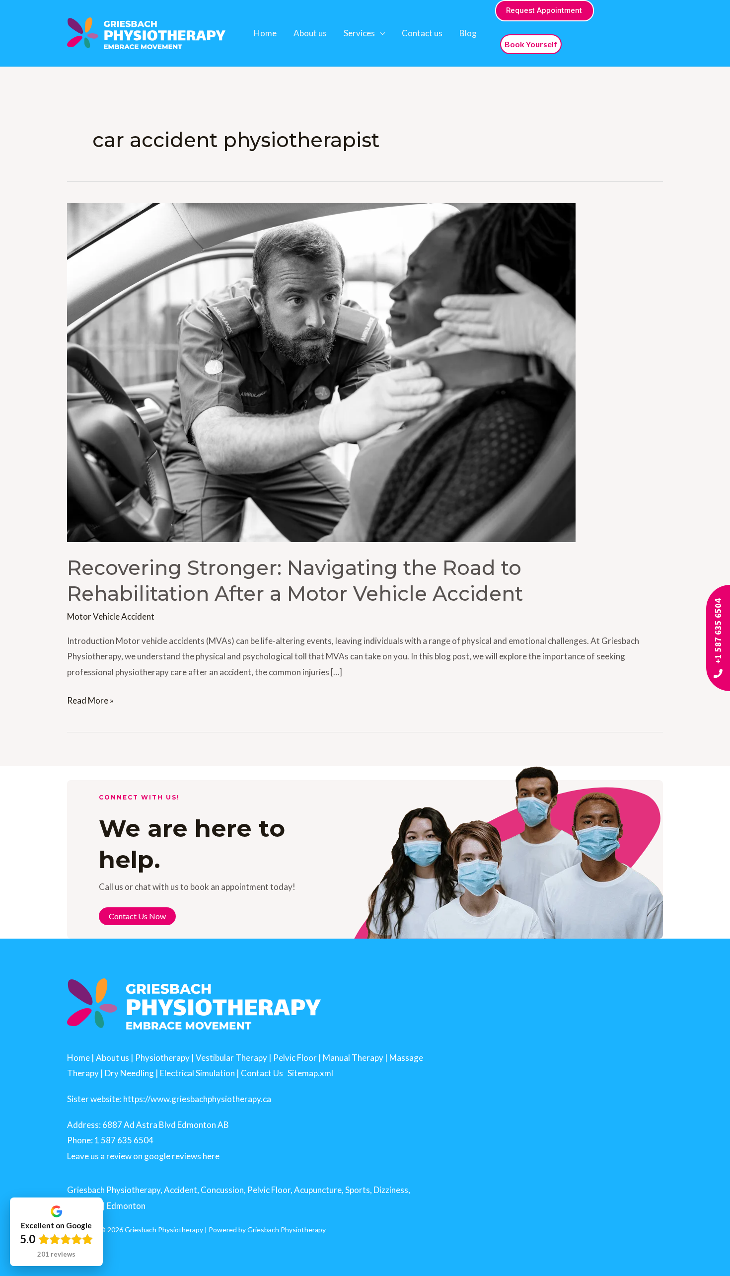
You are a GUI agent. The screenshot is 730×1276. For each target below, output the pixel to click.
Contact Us (262, 1073)
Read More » (90, 699)
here (211, 1156)
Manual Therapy (353, 1057)
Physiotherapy (162, 1057)
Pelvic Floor (295, 1057)
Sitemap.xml (310, 1073)
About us (310, 33)
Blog (468, 33)
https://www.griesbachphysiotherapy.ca (197, 1099)
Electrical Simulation (197, 1073)
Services (359, 33)
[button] (544, 10)
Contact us (422, 33)
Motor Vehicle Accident (110, 616)
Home (265, 33)
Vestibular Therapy (231, 1057)
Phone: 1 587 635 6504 (110, 1140)
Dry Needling (129, 1073)
